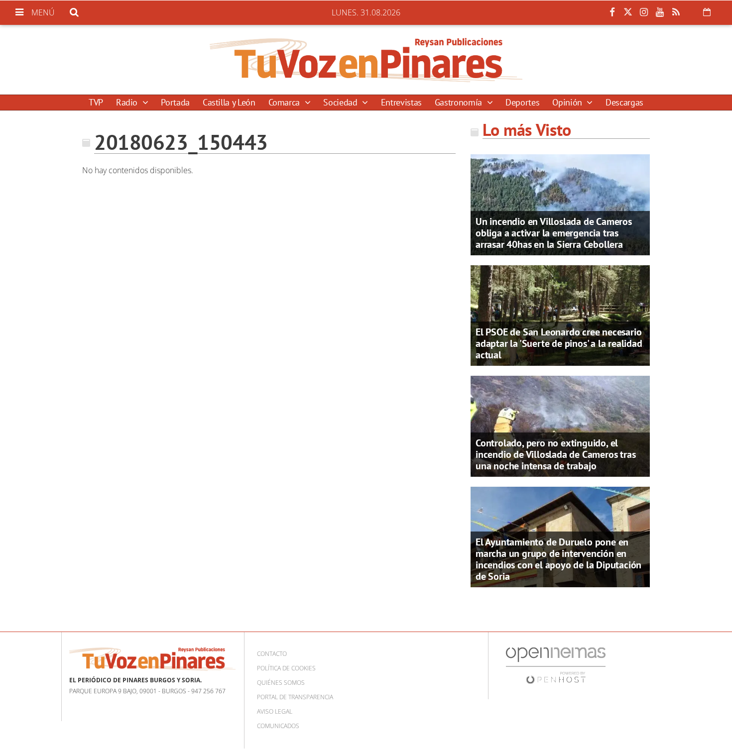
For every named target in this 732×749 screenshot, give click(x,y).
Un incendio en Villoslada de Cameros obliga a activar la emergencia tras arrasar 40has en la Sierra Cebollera (554, 233)
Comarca (285, 102)
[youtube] (660, 12)
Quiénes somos (281, 682)
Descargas (624, 102)
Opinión (568, 102)
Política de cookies (286, 668)
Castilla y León (229, 102)
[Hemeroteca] (707, 11)
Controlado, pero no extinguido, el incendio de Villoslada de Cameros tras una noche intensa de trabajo (555, 454)
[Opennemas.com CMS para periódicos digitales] (556, 665)
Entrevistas (401, 102)
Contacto (272, 653)
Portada (175, 102)
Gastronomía (460, 102)
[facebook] (612, 12)
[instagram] (644, 12)
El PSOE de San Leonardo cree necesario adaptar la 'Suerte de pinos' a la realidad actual (559, 343)
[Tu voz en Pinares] (366, 59)
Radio (128, 102)
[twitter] (628, 12)
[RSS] (676, 12)
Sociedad (341, 102)
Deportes (522, 102)
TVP (96, 102)
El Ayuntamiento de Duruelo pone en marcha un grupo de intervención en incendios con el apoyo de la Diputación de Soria (558, 559)
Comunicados (278, 726)
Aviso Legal (274, 711)
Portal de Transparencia (295, 697)
